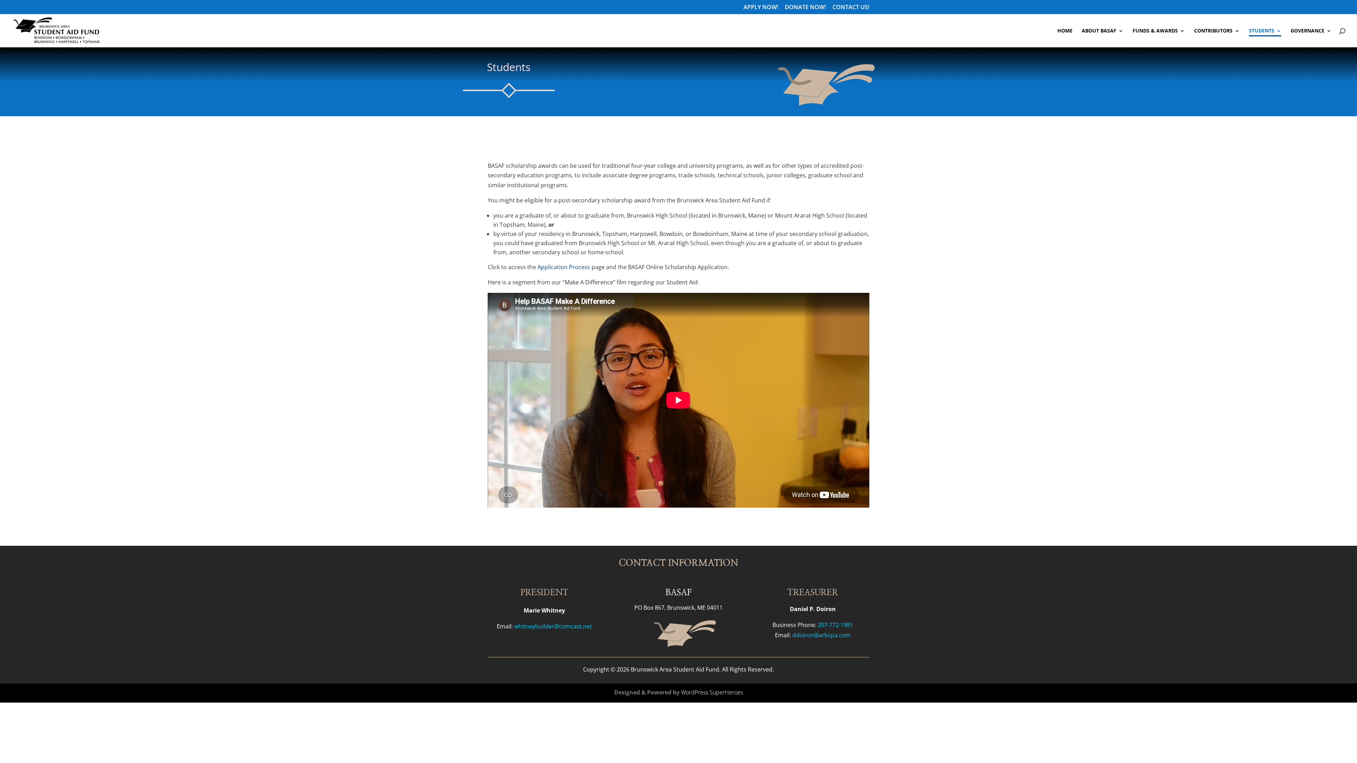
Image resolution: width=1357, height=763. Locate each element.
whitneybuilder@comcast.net (553, 626)
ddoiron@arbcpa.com (821, 635)
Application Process (564, 267)
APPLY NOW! (761, 7)
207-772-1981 (835, 625)
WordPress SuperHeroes (712, 692)
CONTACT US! (851, 7)
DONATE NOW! (805, 7)
